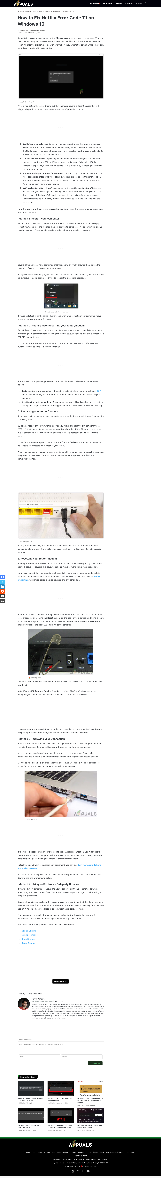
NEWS (119, 3)
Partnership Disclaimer (115, 1152)
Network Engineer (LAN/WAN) (42, 1001)
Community (37, 1152)
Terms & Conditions (78, 1152)
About (28, 1152)
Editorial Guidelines (96, 1152)
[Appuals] (23, 3)
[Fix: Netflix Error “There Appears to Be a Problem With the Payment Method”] (90, 1088)
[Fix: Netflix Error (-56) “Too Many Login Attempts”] (61, 1088)
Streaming (28, 11)
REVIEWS (107, 3)
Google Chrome (28, 931)
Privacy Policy (49, 1152)
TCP (99, 391)
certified (26, 33)
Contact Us (131, 1152)
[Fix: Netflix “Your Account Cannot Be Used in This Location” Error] (61, 1115)
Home (21, 11)
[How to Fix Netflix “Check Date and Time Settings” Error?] (31, 1088)
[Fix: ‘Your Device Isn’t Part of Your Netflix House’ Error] (90, 1115)
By (19, 30)
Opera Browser (28, 943)
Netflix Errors (61, 981)
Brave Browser (28, 939)
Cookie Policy (62, 1152)
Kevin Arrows (23, 30)
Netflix (35, 11)
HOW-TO (94, 3)
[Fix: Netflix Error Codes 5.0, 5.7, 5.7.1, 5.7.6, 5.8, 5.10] (31, 1115)
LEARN (128, 3)
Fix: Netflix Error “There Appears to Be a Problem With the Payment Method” (90, 1100)
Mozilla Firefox (28, 935)
